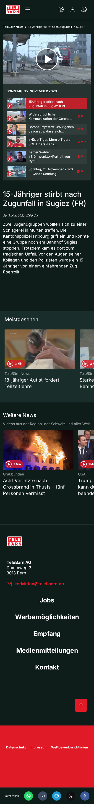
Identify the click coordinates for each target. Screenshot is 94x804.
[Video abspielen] (47, 59)
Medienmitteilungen (47, 650)
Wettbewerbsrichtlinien (69, 747)
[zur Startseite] (12, 9)
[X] (70, 796)
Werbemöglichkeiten (47, 617)
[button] (42, 796)
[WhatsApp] (28, 796)
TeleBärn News (13, 26)
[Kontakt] (84, 9)
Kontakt (47, 667)
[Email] (56, 796)
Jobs (47, 600)
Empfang (47, 634)
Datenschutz (16, 747)
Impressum (38, 747)
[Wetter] (72, 9)
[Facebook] (84, 796)
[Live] (61, 9)
